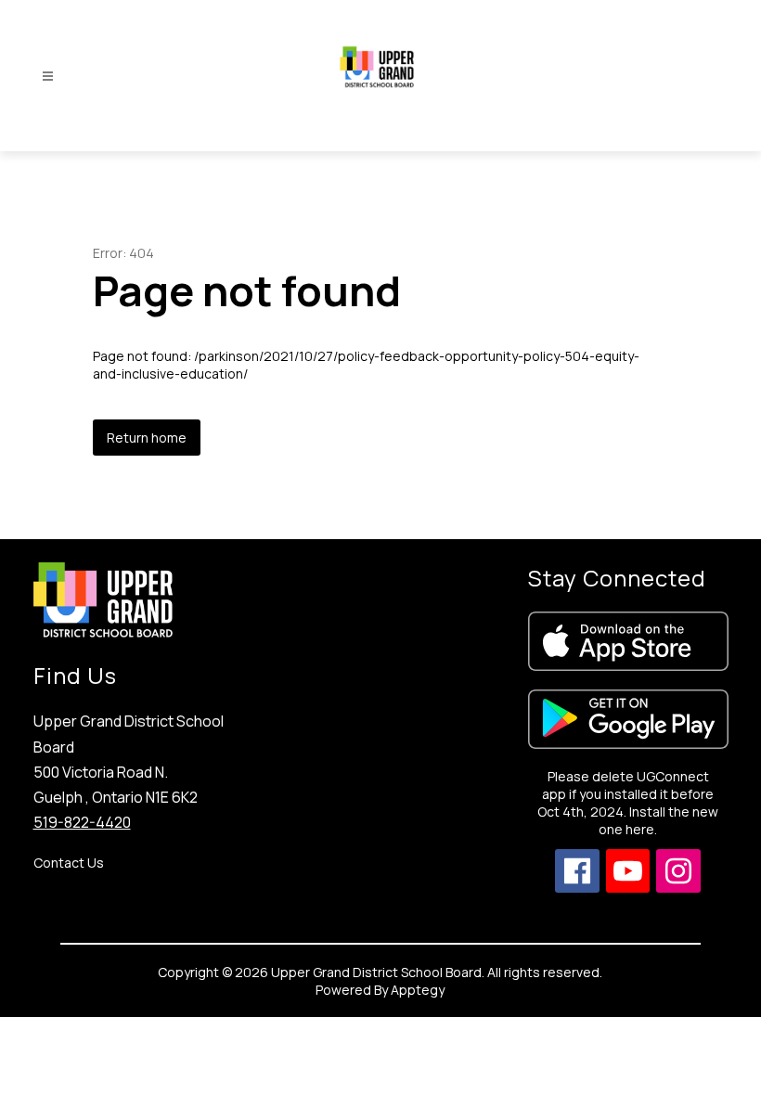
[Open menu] (47, 76)
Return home (147, 437)
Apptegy (418, 989)
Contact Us (68, 862)
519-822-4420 (82, 822)
